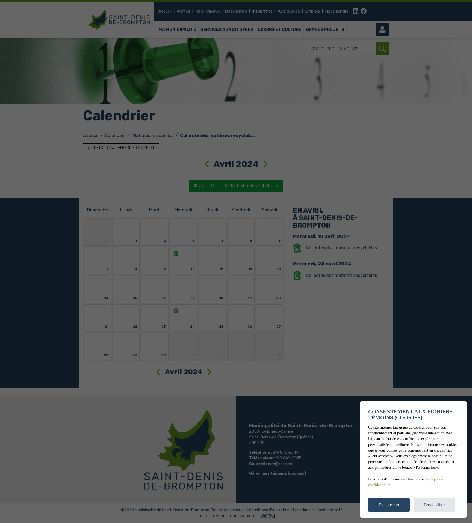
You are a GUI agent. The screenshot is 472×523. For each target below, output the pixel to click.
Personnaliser (434, 505)
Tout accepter (389, 505)
